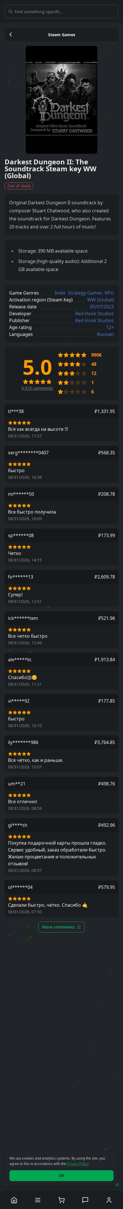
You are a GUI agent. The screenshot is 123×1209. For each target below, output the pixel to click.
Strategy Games (85, 293)
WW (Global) (100, 300)
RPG (109, 293)
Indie (60, 293)
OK (61, 1175)
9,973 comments (37, 388)
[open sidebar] (38, 1200)
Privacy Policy (77, 1163)
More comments (58, 927)
